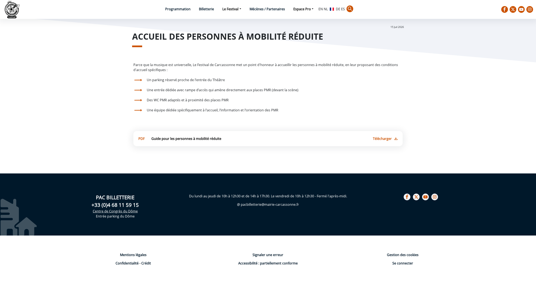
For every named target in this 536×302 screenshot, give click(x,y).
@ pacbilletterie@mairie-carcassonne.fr (268, 204)
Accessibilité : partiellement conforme (268, 263)
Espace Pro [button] (302, 9)
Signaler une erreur (268, 255)
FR (332, 9)
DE (338, 9)
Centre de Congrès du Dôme (115, 211)
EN (320, 9)
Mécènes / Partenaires (267, 9)
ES (343, 9)
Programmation (178, 9)
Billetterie (206, 9)
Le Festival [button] (230, 9)
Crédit (146, 263)
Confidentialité (127, 263)
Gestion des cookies (403, 255)
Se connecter (402, 263)
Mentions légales (133, 255)
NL (326, 9)
